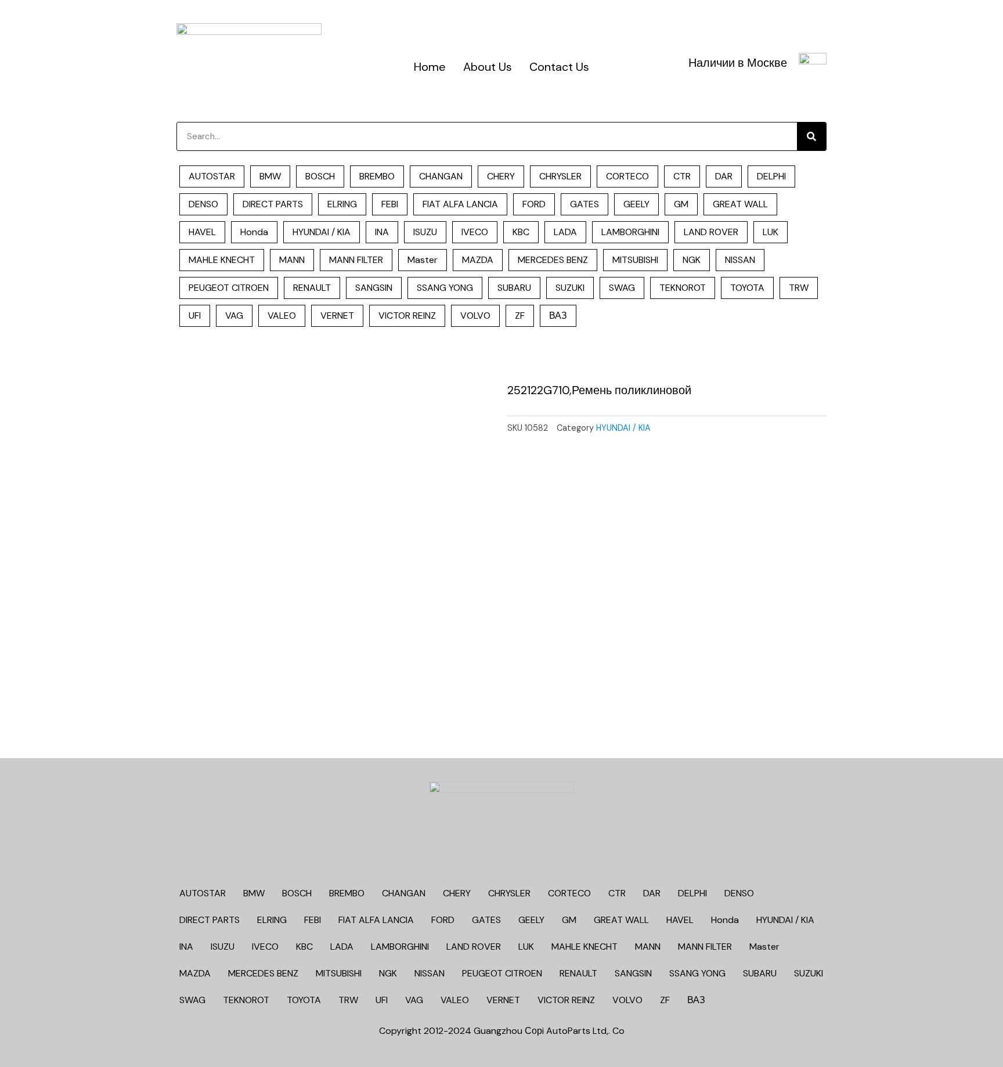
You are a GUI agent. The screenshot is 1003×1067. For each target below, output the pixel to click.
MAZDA (477, 260)
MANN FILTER (356, 260)
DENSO (203, 204)
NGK (692, 260)
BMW (270, 176)
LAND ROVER (711, 232)
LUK (770, 232)
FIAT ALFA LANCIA (460, 204)
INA (382, 232)
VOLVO (475, 315)
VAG (234, 315)
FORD (534, 204)
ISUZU (425, 232)
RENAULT (312, 288)
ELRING (342, 204)
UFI (195, 315)
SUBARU (514, 288)
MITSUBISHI (635, 260)
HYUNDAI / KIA (322, 232)
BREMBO (377, 176)
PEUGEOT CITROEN (229, 288)
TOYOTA (747, 288)
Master (422, 260)
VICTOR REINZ (407, 315)
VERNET (337, 315)
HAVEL (202, 232)
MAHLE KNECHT (222, 260)
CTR (682, 176)
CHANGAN (441, 176)
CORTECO (627, 176)
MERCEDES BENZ (553, 260)
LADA (565, 232)
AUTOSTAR (212, 176)
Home (430, 66)
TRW (799, 288)
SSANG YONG (445, 288)
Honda (254, 232)
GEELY (636, 204)
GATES (584, 204)
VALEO (282, 315)
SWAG (622, 288)
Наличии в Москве (737, 62)
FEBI (389, 204)
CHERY (501, 176)
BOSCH (320, 176)
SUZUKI (570, 288)
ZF (520, 315)
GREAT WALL (740, 204)
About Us (487, 66)
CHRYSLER (560, 176)
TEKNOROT (682, 288)
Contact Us (559, 66)
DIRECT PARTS (273, 204)
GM (681, 204)
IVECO (474, 232)
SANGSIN (373, 288)
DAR (724, 176)
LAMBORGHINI (630, 232)
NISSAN (740, 260)
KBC (521, 232)
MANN (292, 260)
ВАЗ (558, 315)
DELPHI (771, 176)
